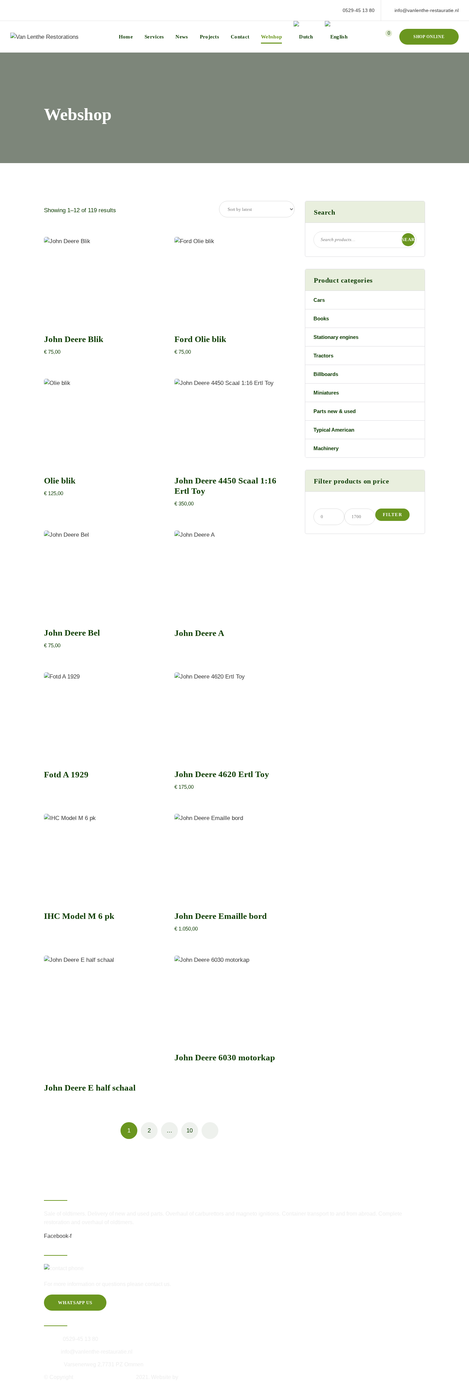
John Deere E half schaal (90, 1087)
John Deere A (199, 633)
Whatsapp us (75, 1302)
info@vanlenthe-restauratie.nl (426, 10)
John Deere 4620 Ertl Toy (221, 774)
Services (154, 36)
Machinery (326, 448)
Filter (392, 514)
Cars (319, 300)
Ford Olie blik (200, 339)
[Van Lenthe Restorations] (44, 36)
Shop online (429, 36)
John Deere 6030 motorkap (224, 1057)
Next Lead (192, 1377)
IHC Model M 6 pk (79, 916)
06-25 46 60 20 (114, 1268)
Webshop (271, 36)
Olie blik (60, 480)
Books (321, 318)
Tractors (323, 355)
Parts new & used (334, 411)
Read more (234, 611)
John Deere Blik (73, 339)
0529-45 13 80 (359, 10)
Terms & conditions (67, 1386)
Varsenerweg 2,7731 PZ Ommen (104, 1364)
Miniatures (326, 393)
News (181, 36)
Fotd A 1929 (66, 774)
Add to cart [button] (100, 317)
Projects (209, 36)
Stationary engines (335, 337)
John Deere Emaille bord (221, 916)
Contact (240, 36)
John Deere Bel (72, 632)
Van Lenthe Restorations (105, 1377)
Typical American (333, 430)
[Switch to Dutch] (303, 37)
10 (189, 1130)
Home (126, 36)
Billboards (325, 374)
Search (408, 241)
